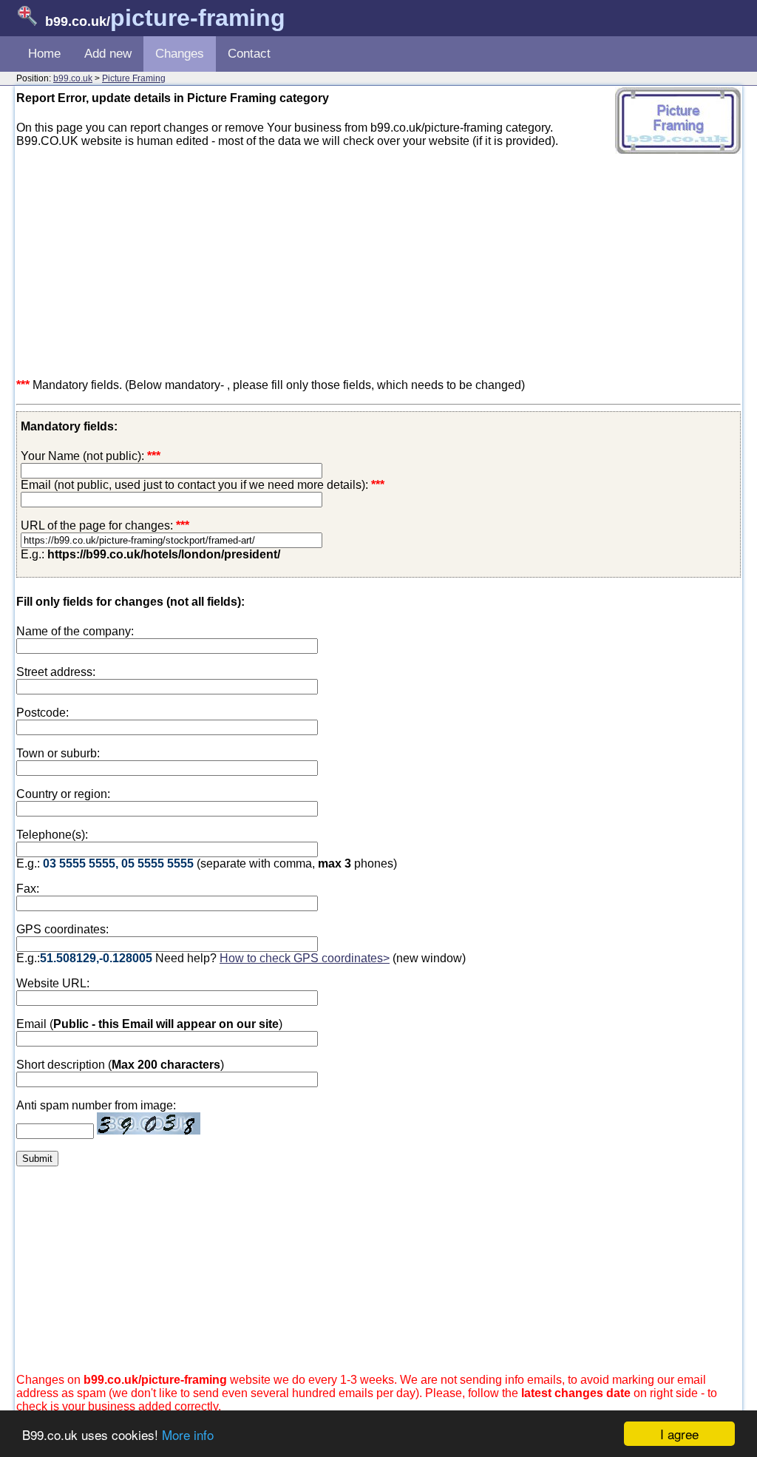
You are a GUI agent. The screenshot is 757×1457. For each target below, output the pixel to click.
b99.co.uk (72, 78)
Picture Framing (134, 78)
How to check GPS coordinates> (305, 958)
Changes (179, 54)
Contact (249, 54)
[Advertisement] (378, 263)
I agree (679, 1433)
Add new (108, 54)
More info (188, 1434)
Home (44, 54)
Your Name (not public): (82, 456)
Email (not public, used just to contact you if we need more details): (202, 485)
